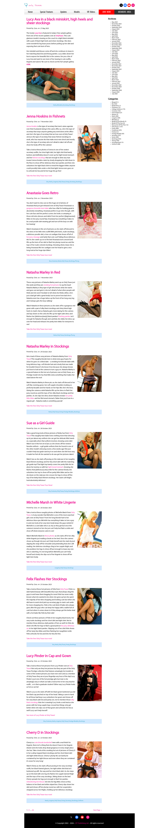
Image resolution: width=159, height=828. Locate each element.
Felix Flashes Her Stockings (46, 579)
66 (33, 810)
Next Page (97, 810)
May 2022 (115, 55)
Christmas (115, 107)
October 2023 (116, 25)
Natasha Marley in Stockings (47, 346)
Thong (77, 261)
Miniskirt (59, 105)
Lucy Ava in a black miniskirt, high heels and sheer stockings (59, 21)
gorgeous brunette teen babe (37, 208)
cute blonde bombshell (43, 742)
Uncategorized (116, 142)
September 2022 (117, 48)
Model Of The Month (118, 121)
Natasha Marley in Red (43, 272)
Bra (47, 182)
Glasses (114, 114)
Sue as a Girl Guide (40, 423)
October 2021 (116, 67)
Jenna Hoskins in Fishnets (45, 116)
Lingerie (55, 182)
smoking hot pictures (51, 285)
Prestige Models (68, 412)
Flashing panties (64, 316)
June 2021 (115, 74)
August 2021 (115, 71)
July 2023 (115, 31)
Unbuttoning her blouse (35, 782)
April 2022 (115, 57)
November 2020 (117, 87)
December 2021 (116, 64)
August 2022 (115, 50)
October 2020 (116, 88)
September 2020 (117, 90)
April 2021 (115, 78)
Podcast (114, 132)
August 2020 (115, 92)
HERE (28, 64)
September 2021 (117, 69)
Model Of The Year (117, 123)
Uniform (77, 491)
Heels (54, 105)
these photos (50, 536)
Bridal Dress (115, 106)
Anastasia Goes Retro (42, 193)
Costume (54, 261)
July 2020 (115, 94)
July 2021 (115, 73)
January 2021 (116, 83)
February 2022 (116, 60)
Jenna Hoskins (31, 126)
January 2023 (116, 41)
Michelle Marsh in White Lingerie (51, 502)
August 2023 (115, 29)
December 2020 (116, 85)
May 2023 (115, 34)
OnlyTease (59, 36)
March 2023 (115, 38)
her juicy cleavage (33, 237)
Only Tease (62, 182)
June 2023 (115, 32)
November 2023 (117, 24)
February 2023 (116, 39)
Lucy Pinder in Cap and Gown (48, 656)
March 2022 (115, 59)
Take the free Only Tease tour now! (39, 176)
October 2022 (116, 46)
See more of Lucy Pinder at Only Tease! (40, 715)
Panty (67, 182)
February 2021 (116, 81)
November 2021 (117, 66)
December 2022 (116, 43)
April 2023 (115, 36)
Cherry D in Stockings (42, 733)
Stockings (72, 105)
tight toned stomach (55, 467)
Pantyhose (115, 130)
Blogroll (114, 102)
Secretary (66, 105)
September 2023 (117, 27)
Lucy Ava (38, 33)
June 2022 (115, 53)
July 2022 (115, 52)
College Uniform (117, 109)
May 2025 (115, 22)
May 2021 (115, 76)
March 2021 (115, 80)
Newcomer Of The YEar (119, 125)
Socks (113, 137)
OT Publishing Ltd (82, 823)
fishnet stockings (39, 158)
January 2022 (116, 62)
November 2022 (117, 45)
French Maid (115, 112)
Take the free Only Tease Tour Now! (39, 485)
